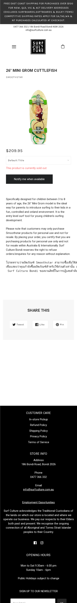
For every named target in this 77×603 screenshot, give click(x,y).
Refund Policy (38, 425)
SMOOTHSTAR (14, 77)
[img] (35, 542)
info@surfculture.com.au (39, 30)
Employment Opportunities (38, 502)
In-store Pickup (38, 419)
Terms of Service (38, 442)
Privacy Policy (38, 436)
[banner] (38, 46)
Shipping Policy (38, 430)
